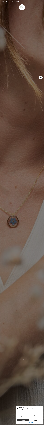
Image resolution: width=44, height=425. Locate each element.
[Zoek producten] (41, 78)
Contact (17, 1)
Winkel (3, 1)
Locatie (12, 1)
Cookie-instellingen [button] (29, 422)
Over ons (7, 1)
